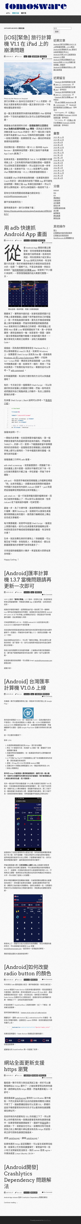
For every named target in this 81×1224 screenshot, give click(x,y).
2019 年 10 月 (58, 148)
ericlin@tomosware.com (15, 196)
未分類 (56, 211)
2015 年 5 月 (58, 176)
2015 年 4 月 (58, 178)
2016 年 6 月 (58, 165)
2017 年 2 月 (58, 158)
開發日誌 (15, 13)
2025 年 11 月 (58, 137)
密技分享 (34, 240)
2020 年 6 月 (58, 145)
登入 (55, 230)
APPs (8, 13)
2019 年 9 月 (58, 150)
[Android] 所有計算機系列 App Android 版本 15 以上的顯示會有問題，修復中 (64, 62)
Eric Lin (19, 56)
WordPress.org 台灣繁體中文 (63, 238)
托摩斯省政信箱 (59, 208)
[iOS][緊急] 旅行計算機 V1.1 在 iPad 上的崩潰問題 (27, 43)
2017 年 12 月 (58, 153)
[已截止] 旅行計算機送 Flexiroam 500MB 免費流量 (65, 115)
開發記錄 (43, 56)
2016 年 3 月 (58, 168)
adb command (17, 370)
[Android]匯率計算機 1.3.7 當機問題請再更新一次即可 (27, 579)
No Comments (48, 59)
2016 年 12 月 (58, 160)
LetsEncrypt (20, 1098)
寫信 (44, 1123)
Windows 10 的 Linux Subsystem (19, 357)
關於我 (23, 13)
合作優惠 (56, 203)
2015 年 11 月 (58, 173)
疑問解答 (35, 56)
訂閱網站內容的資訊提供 (62, 233)
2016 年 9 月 (58, 163)
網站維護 (35, 1075)
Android (26, 240)
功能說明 (38, 694)
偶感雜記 (56, 198)
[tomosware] (35, 7)
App (25, 56)
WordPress (47, 1220)
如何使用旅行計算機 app (23, 270)
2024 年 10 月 (58, 140)
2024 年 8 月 (58, 142)
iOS (30, 56)
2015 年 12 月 (58, 170)
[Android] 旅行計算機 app (64, 97)
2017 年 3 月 (58, 155)
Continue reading (11, 1202)
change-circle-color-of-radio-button (34, 1012)
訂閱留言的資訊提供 (61, 235)
